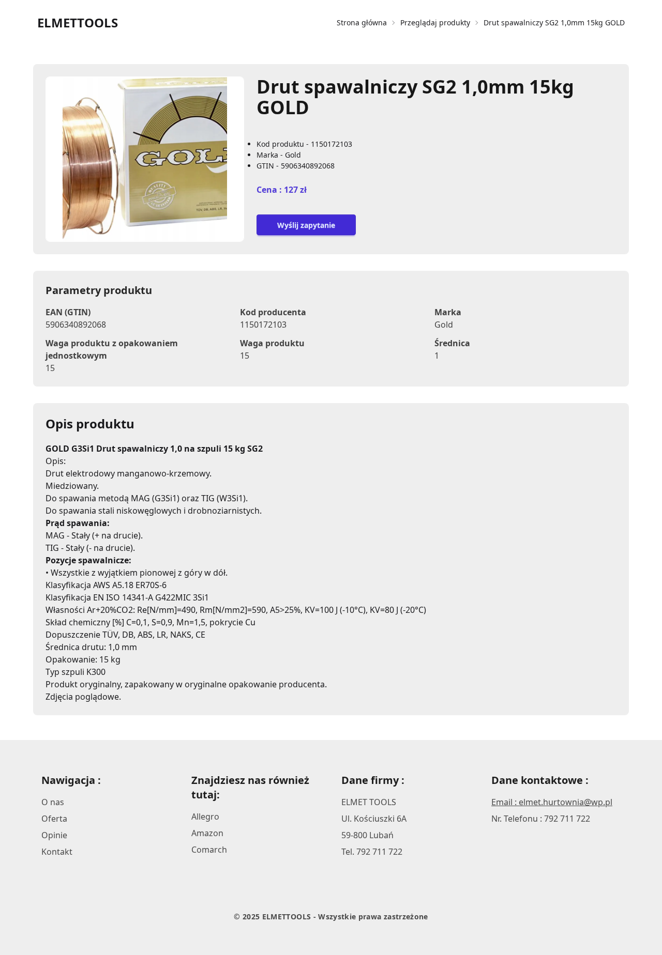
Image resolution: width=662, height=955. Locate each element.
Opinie (54, 835)
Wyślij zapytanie (306, 225)
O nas (52, 802)
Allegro (205, 816)
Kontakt (56, 851)
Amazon (207, 833)
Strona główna (362, 22)
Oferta (54, 818)
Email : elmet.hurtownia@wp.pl (551, 802)
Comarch (209, 849)
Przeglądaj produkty (435, 22)
